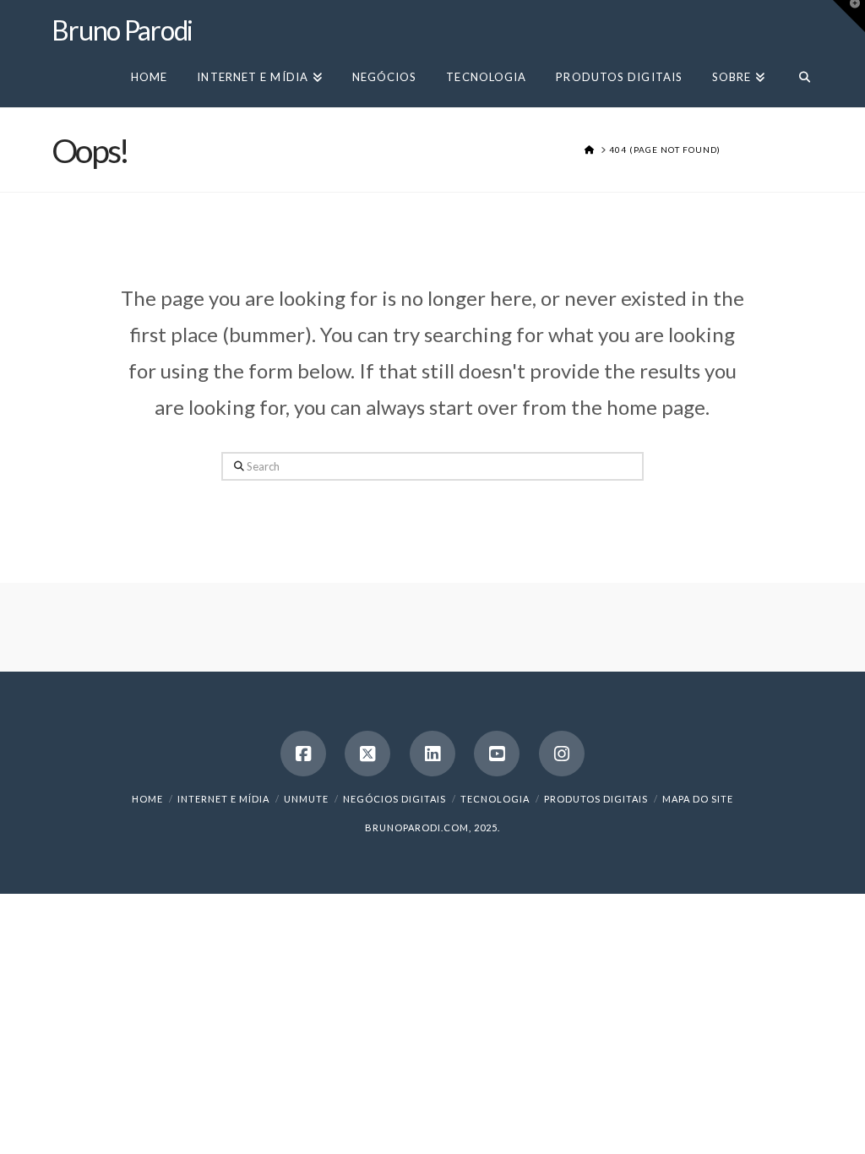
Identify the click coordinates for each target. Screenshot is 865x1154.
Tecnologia (495, 798)
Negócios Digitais (394, 798)
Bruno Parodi (122, 30)
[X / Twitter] (367, 753)
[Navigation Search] (796, 75)
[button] (849, 16)
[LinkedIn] (432, 753)
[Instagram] (562, 753)
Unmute (306, 798)
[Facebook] (303, 753)
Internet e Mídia (223, 798)
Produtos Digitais (596, 798)
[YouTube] (497, 753)
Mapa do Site (697, 798)
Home (147, 798)
